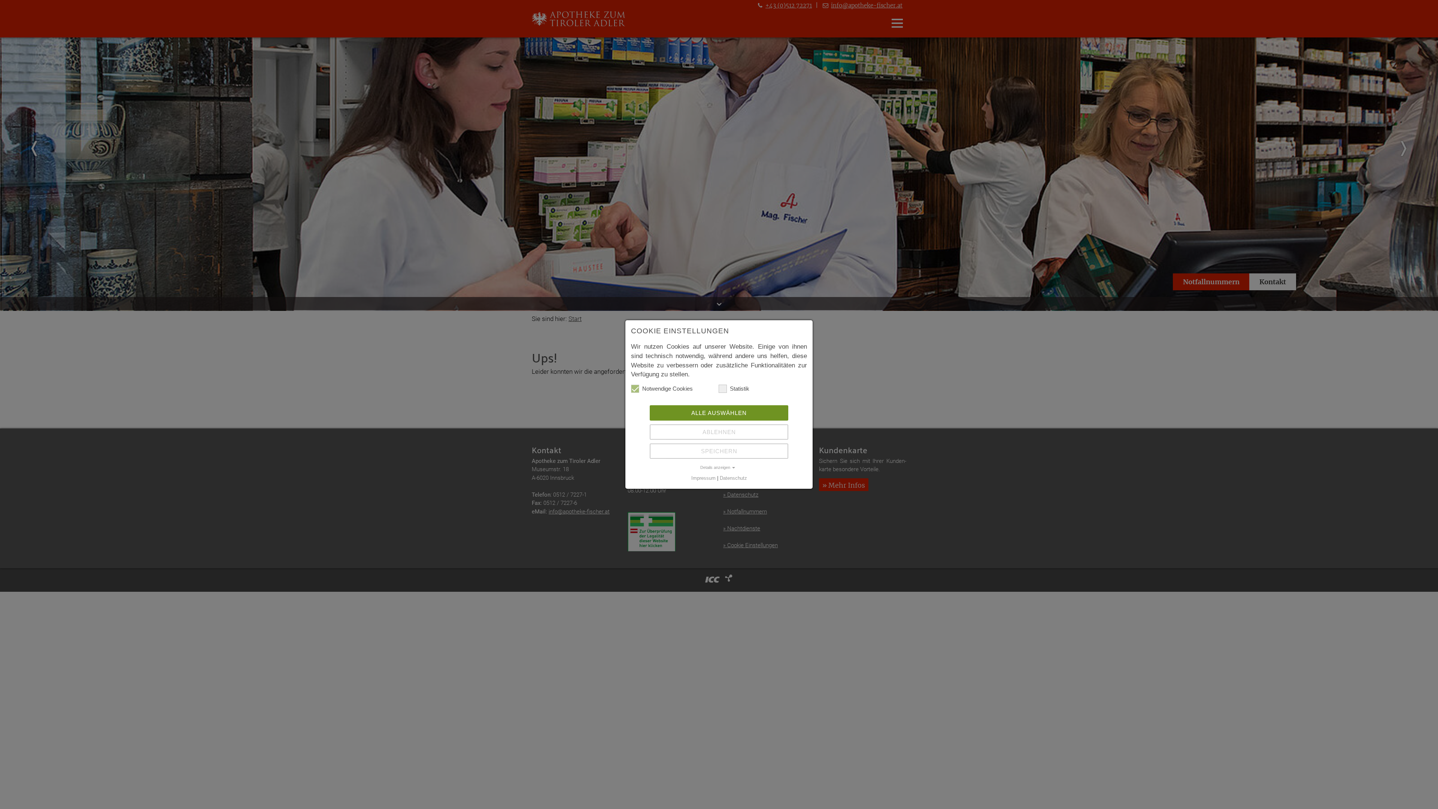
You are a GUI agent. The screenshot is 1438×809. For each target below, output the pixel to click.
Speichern (719, 451)
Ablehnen (719, 432)
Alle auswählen (719, 413)
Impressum (703, 478)
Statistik (739, 388)
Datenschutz (733, 478)
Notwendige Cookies (667, 388)
